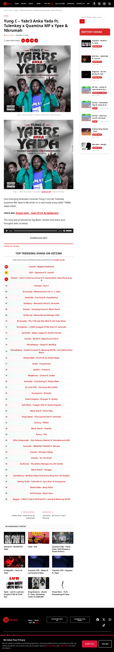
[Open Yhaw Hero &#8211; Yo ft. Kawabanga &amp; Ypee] (62, 583)
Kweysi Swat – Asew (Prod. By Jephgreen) (37, 213)
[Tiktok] (104, 625)
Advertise (70, 3)
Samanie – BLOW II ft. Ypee (13, 548)
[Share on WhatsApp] (27, 41)
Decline (105, 644)
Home (17, 3)
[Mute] (64, 231)
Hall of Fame (60, 3)
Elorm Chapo (10, 35)
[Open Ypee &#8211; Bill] (38, 538)
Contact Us (80, 3)
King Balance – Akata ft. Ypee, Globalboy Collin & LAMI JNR (37, 594)
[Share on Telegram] (32, 41)
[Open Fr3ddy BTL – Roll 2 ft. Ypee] (14, 562)
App (88, 3)
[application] (38, 231)
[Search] (109, 3)
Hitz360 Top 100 (59, 260)
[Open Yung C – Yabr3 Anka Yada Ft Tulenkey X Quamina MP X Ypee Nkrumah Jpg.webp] (37, 111)
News (38, 3)
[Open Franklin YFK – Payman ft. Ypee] (62, 562)
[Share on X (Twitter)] (23, 41)
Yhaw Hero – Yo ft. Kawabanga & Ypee (60, 593)
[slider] (69, 231)
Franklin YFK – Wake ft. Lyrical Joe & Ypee (38, 571)
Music (31, 3)
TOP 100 (48, 4)
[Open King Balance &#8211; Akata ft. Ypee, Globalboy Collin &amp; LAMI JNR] (38, 583)
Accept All (89, 644)
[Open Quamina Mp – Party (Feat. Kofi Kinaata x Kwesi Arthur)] (62, 538)
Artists (23, 3)
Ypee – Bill (32, 547)
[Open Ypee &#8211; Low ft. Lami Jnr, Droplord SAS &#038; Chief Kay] (14, 583)
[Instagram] (110, 619)
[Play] (7, 231)
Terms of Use (64, 646)
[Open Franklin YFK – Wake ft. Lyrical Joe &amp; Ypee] (38, 562)
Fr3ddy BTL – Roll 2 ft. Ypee (13, 571)
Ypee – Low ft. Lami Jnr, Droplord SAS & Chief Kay (14, 594)
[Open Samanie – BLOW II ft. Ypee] (14, 538)
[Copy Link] (36, 41)
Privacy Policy (51, 646)
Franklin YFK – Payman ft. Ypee (62, 571)
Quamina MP (46, 192)
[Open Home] (7, 3)
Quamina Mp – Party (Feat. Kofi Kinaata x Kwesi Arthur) (61, 549)
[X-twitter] (104, 619)
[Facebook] (97, 619)
